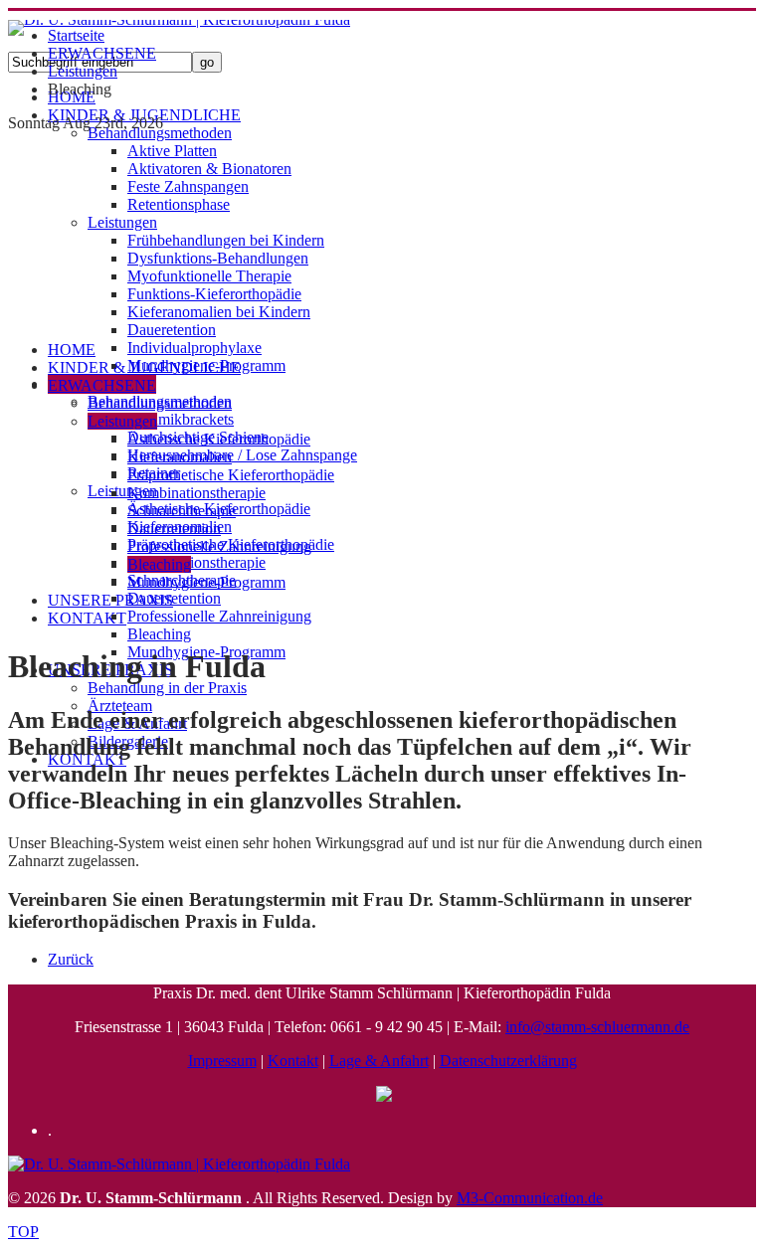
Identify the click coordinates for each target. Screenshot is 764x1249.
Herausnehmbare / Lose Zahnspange (242, 454)
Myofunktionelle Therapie (209, 276)
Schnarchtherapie (181, 510)
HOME (72, 349)
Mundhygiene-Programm (206, 582)
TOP (23, 1231)
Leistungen (122, 222)
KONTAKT (87, 618)
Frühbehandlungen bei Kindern (225, 240)
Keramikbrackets (180, 419)
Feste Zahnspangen (188, 186)
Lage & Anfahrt (379, 1060)
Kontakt (293, 1060)
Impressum (222, 1060)
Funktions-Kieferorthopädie (214, 293)
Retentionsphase (178, 204)
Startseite (76, 35)
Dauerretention (174, 598)
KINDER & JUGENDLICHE (144, 367)
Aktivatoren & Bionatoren (209, 168)
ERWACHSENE (102, 53)
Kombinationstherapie (196, 562)
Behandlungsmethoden (160, 132)
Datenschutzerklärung (508, 1060)
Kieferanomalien (179, 456)
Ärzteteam (120, 705)
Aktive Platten (172, 150)
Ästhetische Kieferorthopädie (218, 439)
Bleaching (159, 633)
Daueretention (171, 329)
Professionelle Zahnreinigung (219, 616)
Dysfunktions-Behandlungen (217, 258)
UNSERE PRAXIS (110, 600)
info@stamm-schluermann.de (597, 1026)
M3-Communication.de (530, 1197)
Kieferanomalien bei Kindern (218, 311)
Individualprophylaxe (194, 347)
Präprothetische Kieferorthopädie (230, 474)
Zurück (71, 959)
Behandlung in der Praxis (167, 687)
